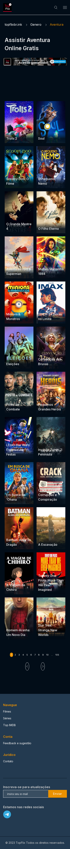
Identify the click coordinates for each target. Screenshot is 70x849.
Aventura (12, 125)
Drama (42, 130)
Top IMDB (9, 725)
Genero (35, 24)
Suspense (13, 166)
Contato (8, 761)
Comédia (12, 130)
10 (47, 654)
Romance (44, 568)
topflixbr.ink (13, 24)
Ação (55, 261)
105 (57, 654)
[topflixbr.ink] (8, 7)
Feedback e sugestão (17, 743)
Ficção (56, 617)
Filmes (7, 711)
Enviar (57, 793)
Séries (7, 718)
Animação (44, 171)
